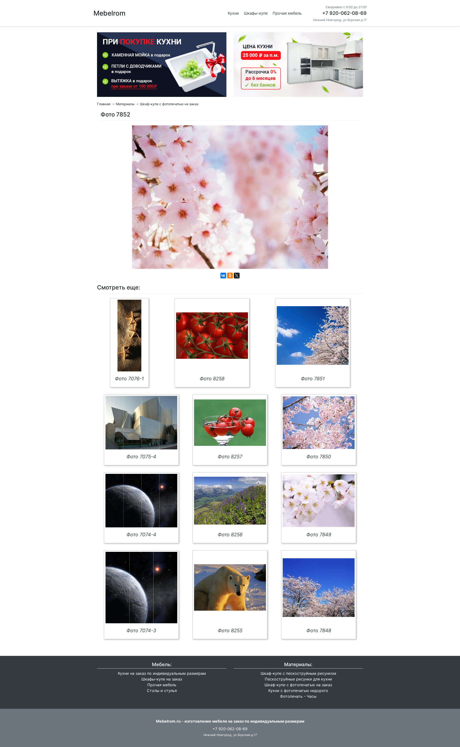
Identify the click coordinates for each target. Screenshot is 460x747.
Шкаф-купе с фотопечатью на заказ (169, 104)
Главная (103, 104)
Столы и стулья (162, 690)
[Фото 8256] (230, 501)
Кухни (233, 13)
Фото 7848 (318, 630)
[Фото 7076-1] (129, 335)
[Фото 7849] (319, 500)
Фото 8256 (230, 534)
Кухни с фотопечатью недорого (298, 690)
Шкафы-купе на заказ (161, 679)
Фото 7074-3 (141, 630)
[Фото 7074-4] (141, 500)
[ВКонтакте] (223, 275)
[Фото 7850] (319, 422)
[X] (237, 275)
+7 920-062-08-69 (344, 13)
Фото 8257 (230, 456)
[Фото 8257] (230, 422)
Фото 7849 (318, 534)
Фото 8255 (230, 630)
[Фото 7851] (313, 335)
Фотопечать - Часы (298, 696)
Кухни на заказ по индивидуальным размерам (162, 673)
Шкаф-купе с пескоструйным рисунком (298, 673)
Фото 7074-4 (141, 534)
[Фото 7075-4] (141, 422)
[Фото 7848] (319, 587)
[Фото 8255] (230, 587)
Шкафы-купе (256, 13)
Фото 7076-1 (129, 379)
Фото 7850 (318, 456)
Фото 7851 (313, 379)
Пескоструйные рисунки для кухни (298, 679)
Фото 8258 (212, 379)
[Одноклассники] (230, 275)
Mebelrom (109, 13)
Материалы (125, 104)
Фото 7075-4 (141, 456)
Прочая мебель (287, 13)
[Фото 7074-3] (141, 587)
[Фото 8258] (212, 335)
